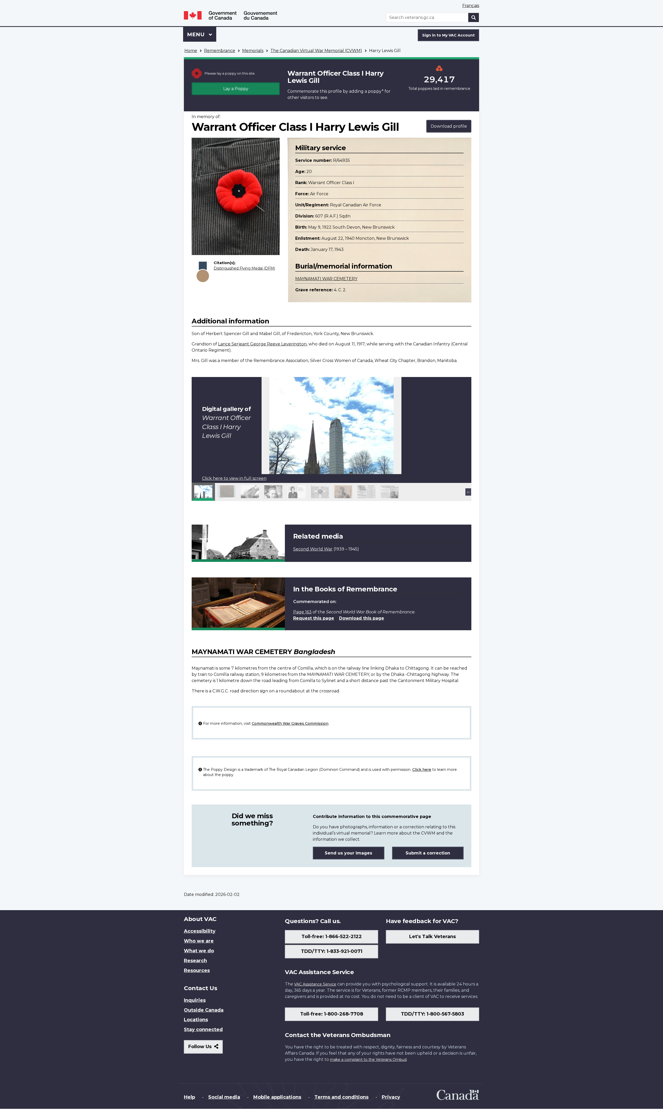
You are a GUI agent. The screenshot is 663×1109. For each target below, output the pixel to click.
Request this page (313, 618)
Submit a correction (428, 853)
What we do (199, 951)
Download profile (449, 126)
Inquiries (195, 1000)
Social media (224, 1097)
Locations (196, 1020)
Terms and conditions (341, 1097)
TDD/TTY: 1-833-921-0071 (331, 951)
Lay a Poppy (235, 88)
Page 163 (302, 612)
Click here (421, 769)
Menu (196, 34)
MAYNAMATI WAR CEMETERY (326, 278)
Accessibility (199, 931)
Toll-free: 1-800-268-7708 (331, 1014)
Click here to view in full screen (234, 478)
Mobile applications (277, 1097)
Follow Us (205, 1048)
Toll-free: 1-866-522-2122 (331, 936)
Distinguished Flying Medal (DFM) (244, 268)
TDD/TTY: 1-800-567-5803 (432, 1014)
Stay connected (203, 1029)
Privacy (391, 1097)
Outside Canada (204, 1010)
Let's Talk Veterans (432, 936)
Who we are (199, 941)
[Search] (473, 17)
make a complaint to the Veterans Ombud (368, 1059)
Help (189, 1097)
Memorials (252, 50)
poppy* (376, 91)
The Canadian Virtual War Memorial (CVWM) (316, 50)
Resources (197, 970)
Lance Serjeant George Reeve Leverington (262, 344)
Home (190, 50)
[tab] (203, 492)
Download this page (361, 618)
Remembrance (219, 50)
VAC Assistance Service (315, 984)
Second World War (313, 549)
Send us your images (348, 853)
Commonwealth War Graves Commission (290, 723)
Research (195, 960)
